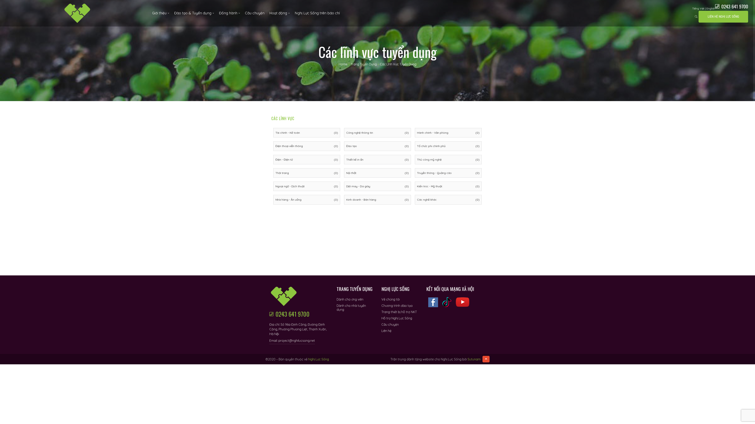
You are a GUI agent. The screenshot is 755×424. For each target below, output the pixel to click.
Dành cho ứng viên (350, 299)
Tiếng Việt (698, 8)
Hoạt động (278, 13)
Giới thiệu (159, 13)
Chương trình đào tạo (397, 306)
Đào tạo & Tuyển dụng (192, 13)
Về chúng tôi (390, 299)
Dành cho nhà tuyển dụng (351, 308)
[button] (723, 17)
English (710, 8)
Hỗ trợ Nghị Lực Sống (396, 318)
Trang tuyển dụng (364, 64)
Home (343, 64)
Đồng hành (228, 13)
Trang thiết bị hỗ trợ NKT (399, 312)
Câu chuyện (254, 13)
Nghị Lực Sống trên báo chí (317, 13)
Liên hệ (386, 331)
